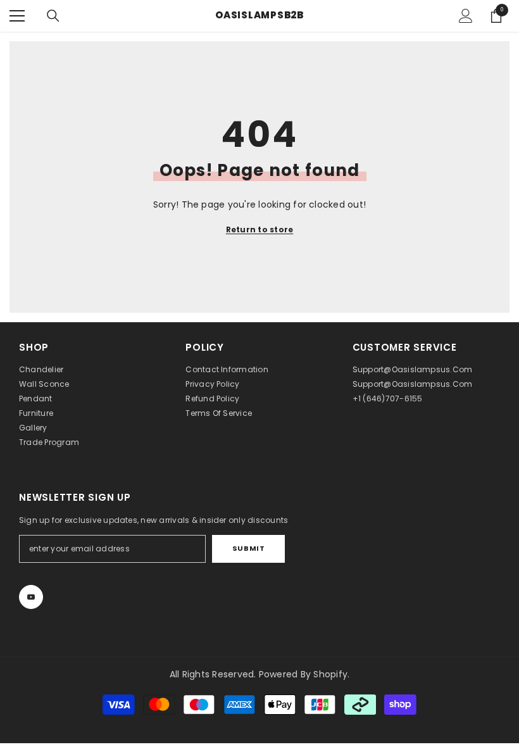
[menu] (17, 15)
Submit (248, 548)
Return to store (260, 229)
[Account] (466, 16)
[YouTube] (31, 597)
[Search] (53, 15)
